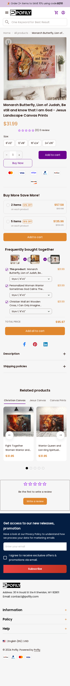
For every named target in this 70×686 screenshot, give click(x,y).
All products (21, 33)
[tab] (27, 468)
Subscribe (35, 569)
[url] (37, 650)
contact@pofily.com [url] (25, 596)
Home (7, 33)
